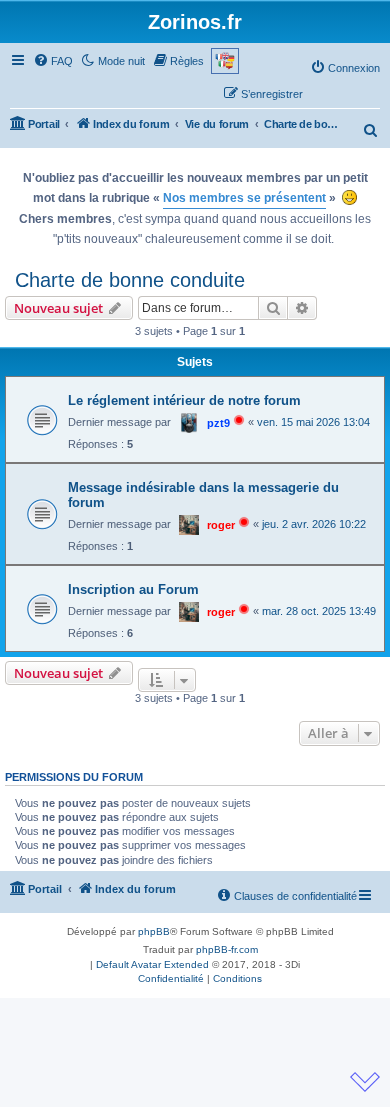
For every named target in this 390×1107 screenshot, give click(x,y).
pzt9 (218, 423)
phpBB (154, 931)
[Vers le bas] (365, 1082)
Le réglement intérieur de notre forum (184, 400)
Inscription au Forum (133, 589)
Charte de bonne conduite (130, 280)
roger (221, 525)
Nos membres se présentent (244, 198)
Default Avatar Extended (152, 964)
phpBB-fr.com (227, 949)
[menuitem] (53, 61)
